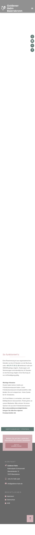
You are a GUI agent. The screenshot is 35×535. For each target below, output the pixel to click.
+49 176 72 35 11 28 (12, 365)
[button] (32, 8)
